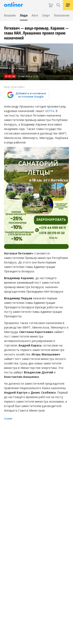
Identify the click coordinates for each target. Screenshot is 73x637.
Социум (8, 418)
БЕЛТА (49, 111)
